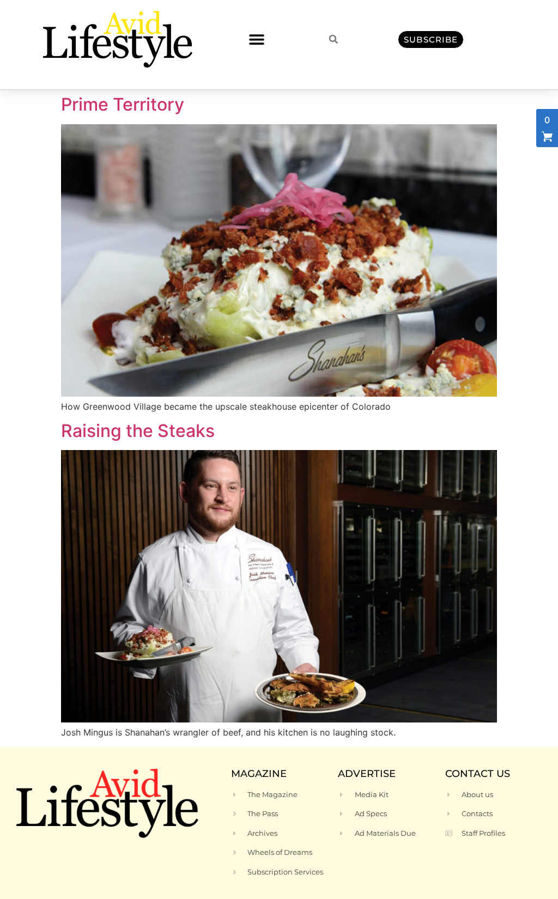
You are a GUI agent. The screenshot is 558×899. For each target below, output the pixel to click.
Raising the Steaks (138, 430)
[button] (256, 39)
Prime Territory (122, 104)
